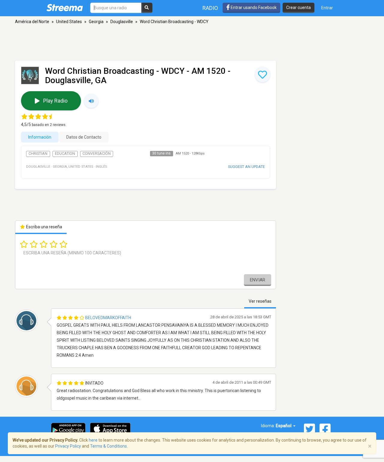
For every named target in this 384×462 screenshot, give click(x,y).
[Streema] (64, 7)
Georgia (96, 21)
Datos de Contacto (83, 137)
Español (284, 425)
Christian (37, 154)
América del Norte (32, 21)
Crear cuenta (298, 7)
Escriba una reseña (43, 226)
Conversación (96, 154)
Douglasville (121, 21)
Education (65, 154)
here (93, 440)
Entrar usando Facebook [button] (253, 7)
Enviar (257, 280)
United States (69, 21)
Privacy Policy (68, 446)
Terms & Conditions (108, 446)
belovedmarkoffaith (108, 317)
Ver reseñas (260, 301)
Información (39, 137)
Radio (210, 8)
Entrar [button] (327, 7)
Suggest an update (246, 166)
